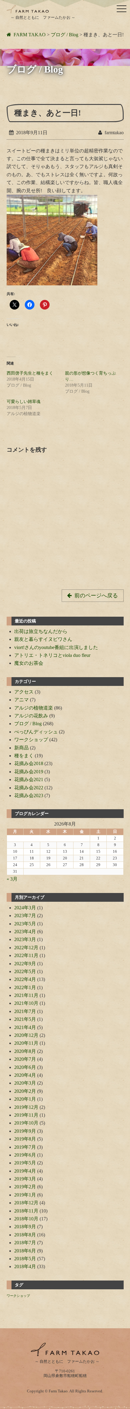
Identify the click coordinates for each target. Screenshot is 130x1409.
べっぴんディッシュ (36, 731)
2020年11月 (26, 1043)
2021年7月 (25, 1011)
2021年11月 (26, 995)
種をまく (24, 755)
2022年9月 (25, 963)
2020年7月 (25, 1059)
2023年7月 (25, 915)
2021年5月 (25, 1019)
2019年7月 (25, 1147)
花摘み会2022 (28, 787)
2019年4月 (25, 1171)
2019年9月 (25, 1131)
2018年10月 (26, 1218)
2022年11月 (26, 955)
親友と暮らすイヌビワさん (43, 639)
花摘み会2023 (28, 795)
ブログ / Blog (28, 723)
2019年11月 (26, 1115)
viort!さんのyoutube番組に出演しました (56, 647)
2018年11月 (26, 1210)
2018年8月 (25, 1234)
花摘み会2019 (28, 771)
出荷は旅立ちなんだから (40, 631)
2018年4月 (25, 1266)
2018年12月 (26, 1202)
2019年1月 (25, 1194)
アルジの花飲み (31, 715)
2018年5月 (25, 1258)
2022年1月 (25, 987)
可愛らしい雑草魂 (24, 401)
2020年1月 (25, 1099)
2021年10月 (26, 1003)
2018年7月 (25, 1242)
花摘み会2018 (28, 763)
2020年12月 (26, 1035)
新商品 (21, 747)
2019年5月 (25, 1162)
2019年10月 (26, 1122)
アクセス (24, 691)
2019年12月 (26, 1107)
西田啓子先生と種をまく (30, 373)
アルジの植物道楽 (33, 707)
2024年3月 (25, 907)
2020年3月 (25, 1083)
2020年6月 (25, 1067)
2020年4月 (25, 1075)
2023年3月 (25, 939)
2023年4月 (25, 931)
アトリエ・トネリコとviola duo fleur (52, 655)
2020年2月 (25, 1091)
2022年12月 (26, 947)
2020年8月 (25, 1051)
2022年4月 (25, 979)
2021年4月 (25, 1027)
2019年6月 (25, 1154)
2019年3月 (25, 1178)
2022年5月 (25, 971)
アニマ (21, 699)
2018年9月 (25, 1226)
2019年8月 (25, 1138)
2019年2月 (25, 1186)
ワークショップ (31, 739)
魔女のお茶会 (28, 663)
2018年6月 (25, 1250)
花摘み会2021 (28, 779)
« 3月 (12, 878)
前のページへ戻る (96, 595)
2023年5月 (25, 923)
